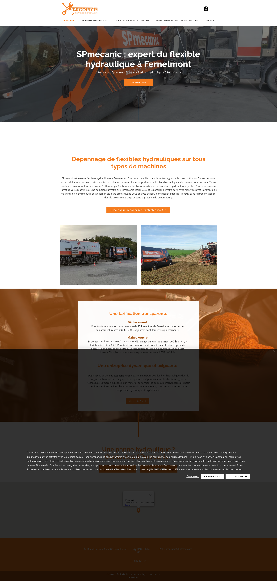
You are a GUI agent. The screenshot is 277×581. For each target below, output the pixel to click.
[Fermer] (274, 351)
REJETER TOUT (212, 476)
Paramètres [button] (192, 476)
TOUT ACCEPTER (238, 476)
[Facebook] (206, 8)
